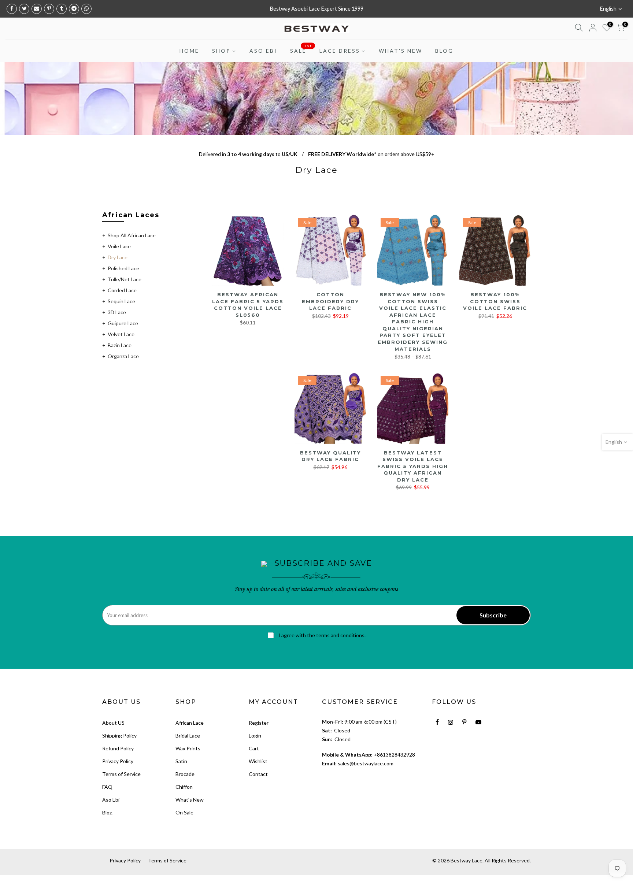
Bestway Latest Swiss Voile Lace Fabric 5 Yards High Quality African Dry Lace (412, 466)
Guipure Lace (123, 323)
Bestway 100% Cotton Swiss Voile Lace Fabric (495, 301)
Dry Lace (117, 257)
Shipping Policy (119, 735)
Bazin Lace (120, 345)
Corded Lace (122, 290)
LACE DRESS (339, 51)
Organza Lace (123, 356)
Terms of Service (121, 774)
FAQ (107, 787)
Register (259, 723)
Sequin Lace (121, 301)
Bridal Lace (187, 735)
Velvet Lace (121, 334)
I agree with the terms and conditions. (321, 635)
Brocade (185, 774)
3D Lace (117, 312)
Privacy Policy (117, 761)
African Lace (189, 723)
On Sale (184, 812)
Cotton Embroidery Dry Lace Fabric (330, 301)
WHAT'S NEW (400, 51)
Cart (254, 748)
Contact (258, 774)
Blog (107, 812)
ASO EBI (263, 51)
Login (255, 735)
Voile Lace (119, 246)
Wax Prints (187, 748)
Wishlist (258, 761)
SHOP (221, 51)
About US (113, 723)
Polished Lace (123, 268)
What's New (189, 799)
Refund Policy (118, 748)
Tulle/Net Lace (124, 279)
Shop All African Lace (132, 235)
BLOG (444, 51)
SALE (301, 49)
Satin (181, 761)
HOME (189, 51)
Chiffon (184, 787)
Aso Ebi (110, 799)
